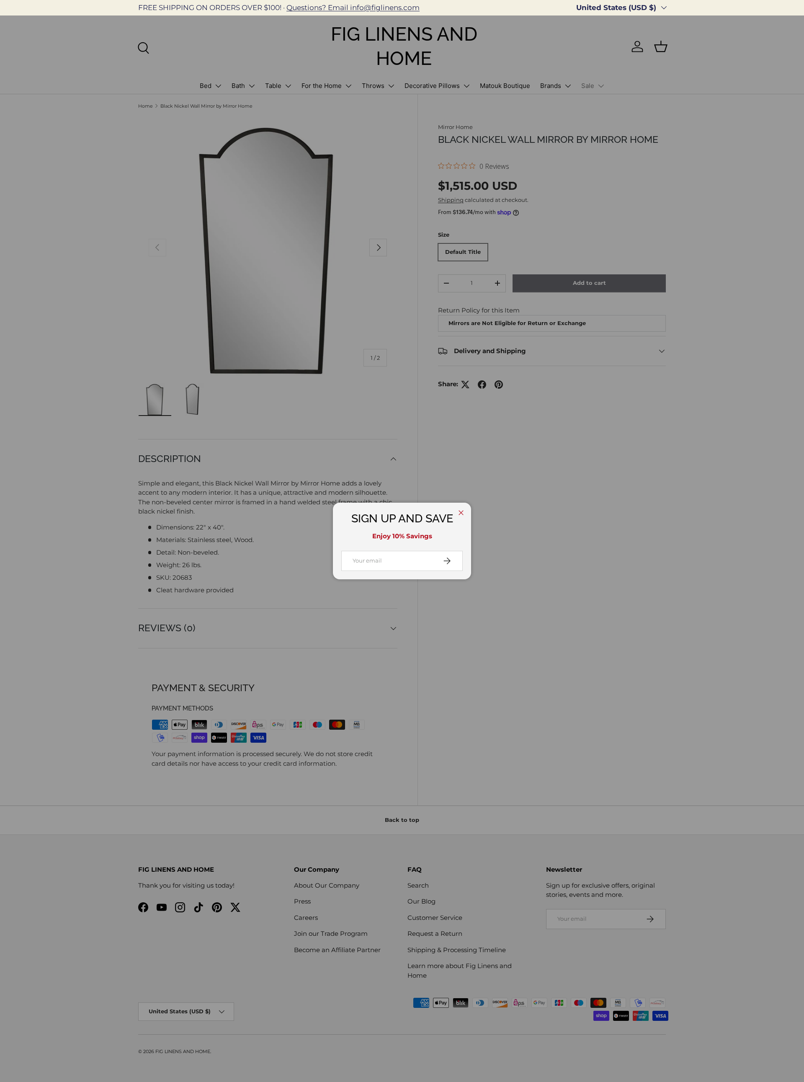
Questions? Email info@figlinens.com (353, 7)
